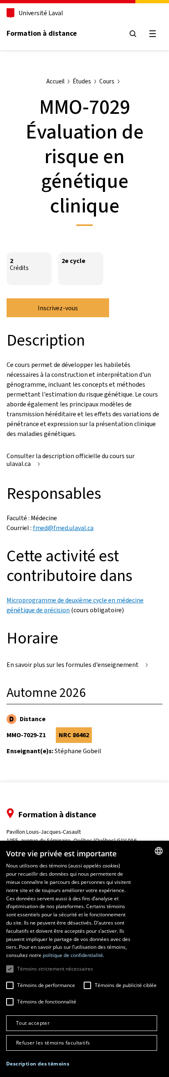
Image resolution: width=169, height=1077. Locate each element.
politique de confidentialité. (73, 955)
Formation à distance (42, 33)
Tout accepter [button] (33, 1022)
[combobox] (159, 851)
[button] (37, 1064)
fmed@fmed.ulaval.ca (63, 528)
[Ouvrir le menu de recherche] (133, 34)
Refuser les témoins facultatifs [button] (53, 1042)
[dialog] (84, 959)
